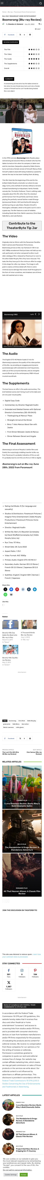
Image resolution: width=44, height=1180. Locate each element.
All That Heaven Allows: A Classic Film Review (22, 892)
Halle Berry (16, 724)
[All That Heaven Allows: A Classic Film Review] (22, 875)
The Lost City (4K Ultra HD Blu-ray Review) (10, 753)
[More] (30, 34)
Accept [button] (23, 1175)
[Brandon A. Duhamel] (4, 24)
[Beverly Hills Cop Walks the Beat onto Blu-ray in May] (10, 624)
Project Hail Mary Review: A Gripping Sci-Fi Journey (27, 1150)
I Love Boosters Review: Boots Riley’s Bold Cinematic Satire (22, 804)
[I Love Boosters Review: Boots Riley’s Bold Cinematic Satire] (22, 787)
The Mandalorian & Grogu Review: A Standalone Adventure (22, 848)
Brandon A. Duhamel (15, 24)
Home (4, 12)
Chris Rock (21, 721)
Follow (22, 969)
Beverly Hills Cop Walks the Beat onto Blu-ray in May (9, 635)
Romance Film (21, 888)
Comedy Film (22, 800)
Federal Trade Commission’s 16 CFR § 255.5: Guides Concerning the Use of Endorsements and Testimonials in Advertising (21, 1083)
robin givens (20, 727)
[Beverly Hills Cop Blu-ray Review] (10, 649)
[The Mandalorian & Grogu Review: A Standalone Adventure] (22, 831)
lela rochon (25, 724)
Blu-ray (10, 12)
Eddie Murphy (31, 721)
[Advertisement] (22, 696)
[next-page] (7, 901)
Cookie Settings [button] (11, 1175)
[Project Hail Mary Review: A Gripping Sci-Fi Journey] (8, 1149)
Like (8, 969)
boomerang (12, 721)
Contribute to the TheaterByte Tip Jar (22, 226)
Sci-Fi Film (21, 844)
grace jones (6, 724)
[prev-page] (3, 901)
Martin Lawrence (8, 727)
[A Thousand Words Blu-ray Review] (29, 624)
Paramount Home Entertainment (24, 12)
